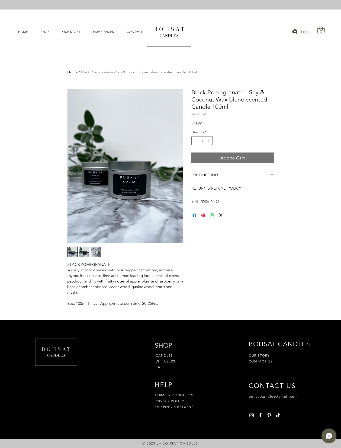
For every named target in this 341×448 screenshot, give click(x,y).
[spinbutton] (202, 141)
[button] (321, 30)
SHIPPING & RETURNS (174, 407)
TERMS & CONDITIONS (175, 395)
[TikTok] (278, 415)
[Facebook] (260, 415)
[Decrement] (195, 141)
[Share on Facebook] (194, 215)
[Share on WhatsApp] (212, 215)
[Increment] (209, 141)
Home (72, 72)
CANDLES (164, 355)
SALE (160, 367)
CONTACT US (261, 361)
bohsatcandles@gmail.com (273, 396)
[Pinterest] (269, 415)
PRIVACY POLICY (170, 401)
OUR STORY (259, 355)
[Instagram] (251, 415)
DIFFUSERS (165, 361)
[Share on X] (221, 215)
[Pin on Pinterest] (203, 215)
